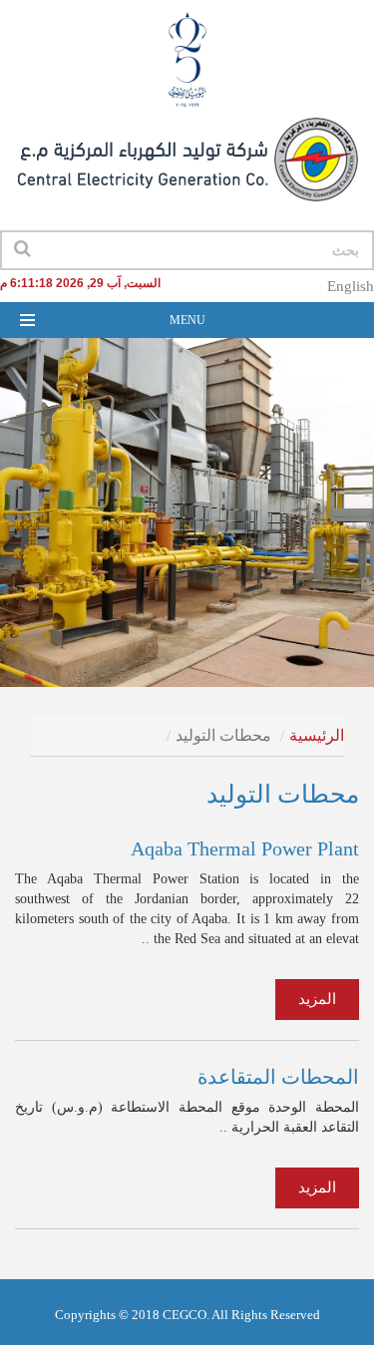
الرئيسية (316, 735)
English (350, 286)
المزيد (317, 999)
